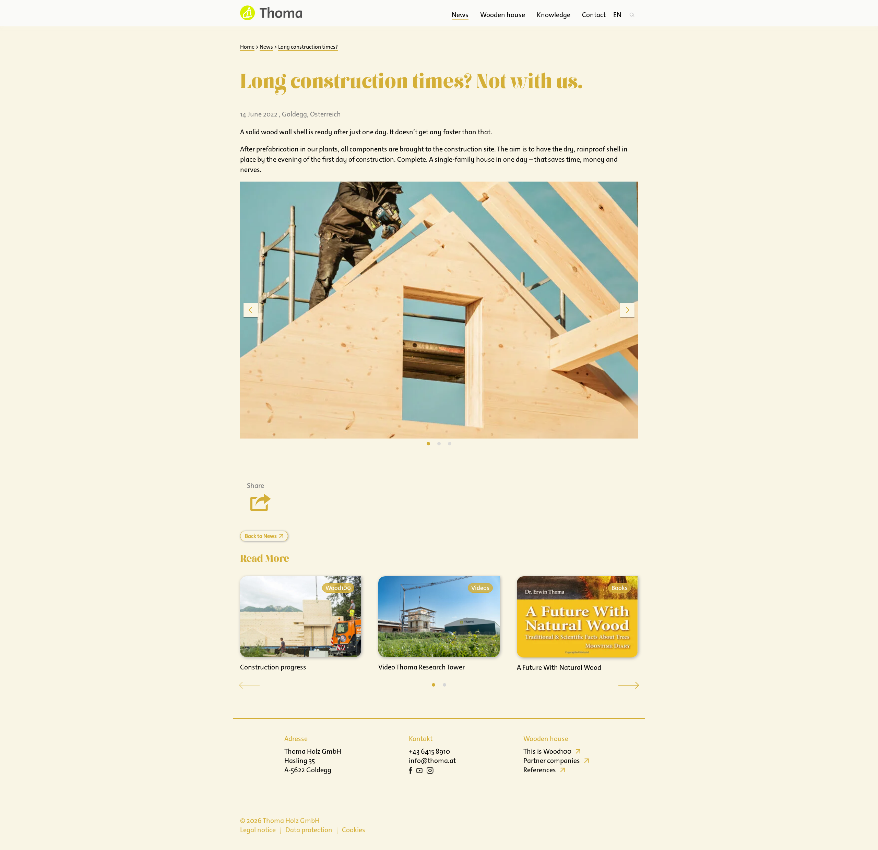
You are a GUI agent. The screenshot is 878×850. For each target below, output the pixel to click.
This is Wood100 (547, 751)
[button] (433, 684)
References (539, 769)
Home (247, 46)
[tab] (428, 444)
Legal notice (258, 829)
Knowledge (553, 14)
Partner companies (551, 760)
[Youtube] (419, 771)
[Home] (271, 12)
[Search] (631, 13)
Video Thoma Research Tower (421, 667)
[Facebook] (410, 771)
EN (617, 14)
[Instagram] (430, 771)
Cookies (353, 829)
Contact (594, 14)
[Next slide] (627, 310)
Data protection (308, 829)
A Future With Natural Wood (559, 667)
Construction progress (273, 667)
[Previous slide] (251, 310)
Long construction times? (308, 46)
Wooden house (502, 14)
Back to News (261, 536)
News (460, 14)
